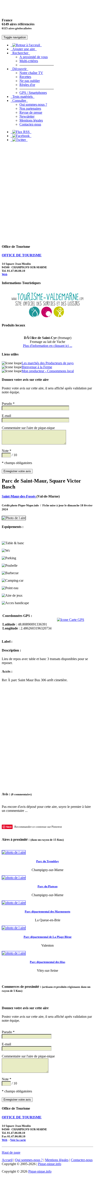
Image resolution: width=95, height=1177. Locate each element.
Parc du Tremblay (47, 861)
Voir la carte (18, 1140)
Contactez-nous (30, 124)
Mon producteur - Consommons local (48, 371)
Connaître (19, 100)
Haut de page (11, 1152)
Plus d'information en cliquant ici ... (47, 346)
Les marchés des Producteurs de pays (48, 363)
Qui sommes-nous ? (33, 104)
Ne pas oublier (29, 81)
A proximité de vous (33, 57)
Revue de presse (30, 112)
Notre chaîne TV (31, 73)
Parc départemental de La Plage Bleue (48, 936)
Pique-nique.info (49, 1164)
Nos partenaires (30, 108)
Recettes (25, 77)
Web (4, 274)
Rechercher (20, 53)
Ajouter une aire (24, 49)
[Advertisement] (47, 192)
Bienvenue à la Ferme (37, 367)
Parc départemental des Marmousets (47, 911)
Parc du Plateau (47, 886)
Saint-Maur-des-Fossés (19, 496)
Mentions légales (31, 120)
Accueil (7, 1160)
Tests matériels (22, 96)
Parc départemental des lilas (47, 962)
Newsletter (26, 116)
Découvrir (19, 69)
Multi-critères (28, 61)
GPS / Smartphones (33, 92)
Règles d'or (27, 85)
